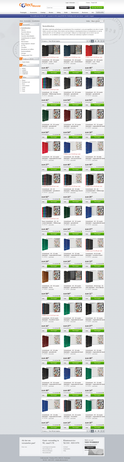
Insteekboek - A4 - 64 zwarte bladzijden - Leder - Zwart (50, 60)
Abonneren (90, 447)
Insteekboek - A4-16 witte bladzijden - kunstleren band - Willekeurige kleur (94, 255)
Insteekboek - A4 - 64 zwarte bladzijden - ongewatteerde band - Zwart (51, 384)
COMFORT (25, 74)
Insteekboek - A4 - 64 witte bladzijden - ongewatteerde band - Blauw (95, 158)
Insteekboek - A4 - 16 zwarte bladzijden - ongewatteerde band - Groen (95, 416)
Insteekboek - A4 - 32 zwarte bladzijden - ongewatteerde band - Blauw (95, 223)
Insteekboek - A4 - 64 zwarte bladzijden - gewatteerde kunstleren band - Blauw (94, 94)
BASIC (24, 68)
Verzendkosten (45, 70)
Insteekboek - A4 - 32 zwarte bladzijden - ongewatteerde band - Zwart (95, 319)
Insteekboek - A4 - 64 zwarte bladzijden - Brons (50, 286)
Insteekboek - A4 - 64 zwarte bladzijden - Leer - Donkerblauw (73, 60)
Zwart (23, 91)
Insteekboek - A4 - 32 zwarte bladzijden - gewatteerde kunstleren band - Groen (72, 223)
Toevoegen (54, 72)
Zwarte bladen (26, 62)
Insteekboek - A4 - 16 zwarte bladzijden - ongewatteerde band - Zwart (95, 126)
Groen (23, 87)
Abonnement (75, 12)
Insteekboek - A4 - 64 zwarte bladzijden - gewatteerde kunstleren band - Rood (72, 126)
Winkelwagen (84, 7)
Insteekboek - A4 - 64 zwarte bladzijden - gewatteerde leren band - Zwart (72, 287)
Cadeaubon (66, 449)
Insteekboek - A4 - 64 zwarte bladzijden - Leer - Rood (94, 60)
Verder (101, 41)
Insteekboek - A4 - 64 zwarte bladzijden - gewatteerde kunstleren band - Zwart (72, 94)
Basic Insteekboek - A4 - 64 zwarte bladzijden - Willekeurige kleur (51, 223)
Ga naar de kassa (97, 7)
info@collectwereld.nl (61, 460)
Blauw (23, 80)
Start (87, 41)
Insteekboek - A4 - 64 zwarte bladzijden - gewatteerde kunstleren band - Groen (50, 126)
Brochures (85, 12)
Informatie (72, 2)
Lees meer (87, 449)
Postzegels (23, 12)
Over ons (24, 447)
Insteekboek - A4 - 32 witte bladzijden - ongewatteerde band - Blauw (73, 255)
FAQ (64, 450)
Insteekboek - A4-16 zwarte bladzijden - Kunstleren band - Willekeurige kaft (51, 319)
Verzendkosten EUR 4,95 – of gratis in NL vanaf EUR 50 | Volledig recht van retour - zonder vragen (62, 16)
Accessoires (33, 12)
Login (67, 2)
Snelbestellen (100, 12)
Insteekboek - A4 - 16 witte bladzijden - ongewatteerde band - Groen (95, 384)
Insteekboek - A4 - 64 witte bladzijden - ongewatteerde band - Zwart (95, 352)
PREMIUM (25, 72)
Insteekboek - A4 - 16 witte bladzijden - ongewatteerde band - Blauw (51, 416)
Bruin (23, 84)
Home (21, 21)
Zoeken (70, 7)
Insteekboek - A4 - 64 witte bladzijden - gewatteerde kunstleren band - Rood (50, 352)
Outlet (66, 12)
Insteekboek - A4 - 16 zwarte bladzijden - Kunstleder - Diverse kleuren (72, 416)
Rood (23, 89)
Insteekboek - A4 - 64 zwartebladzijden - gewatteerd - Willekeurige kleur (51, 190)
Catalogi (43, 12)
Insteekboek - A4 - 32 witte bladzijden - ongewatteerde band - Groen (51, 255)
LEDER (24, 70)
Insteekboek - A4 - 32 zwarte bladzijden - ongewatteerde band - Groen (73, 319)
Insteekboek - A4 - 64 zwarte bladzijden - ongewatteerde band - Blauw (73, 384)
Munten (51, 12)
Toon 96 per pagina (54, 41)
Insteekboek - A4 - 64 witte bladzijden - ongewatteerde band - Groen (73, 352)
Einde (103, 41)
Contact (65, 447)
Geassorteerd (25, 85)
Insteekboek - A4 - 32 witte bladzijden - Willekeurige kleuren (73, 189)
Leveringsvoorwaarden (49, 447)
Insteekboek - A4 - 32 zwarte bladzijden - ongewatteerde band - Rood (51, 158)
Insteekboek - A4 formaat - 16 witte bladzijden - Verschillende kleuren (95, 287)
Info (93, 12)
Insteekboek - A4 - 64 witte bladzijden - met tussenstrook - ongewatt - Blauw (73, 158)
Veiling (59, 12)
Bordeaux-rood (26, 82)
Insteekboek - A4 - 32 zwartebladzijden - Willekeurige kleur (95, 190)
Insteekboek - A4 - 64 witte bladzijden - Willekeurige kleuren (51, 93)
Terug (90, 41)
